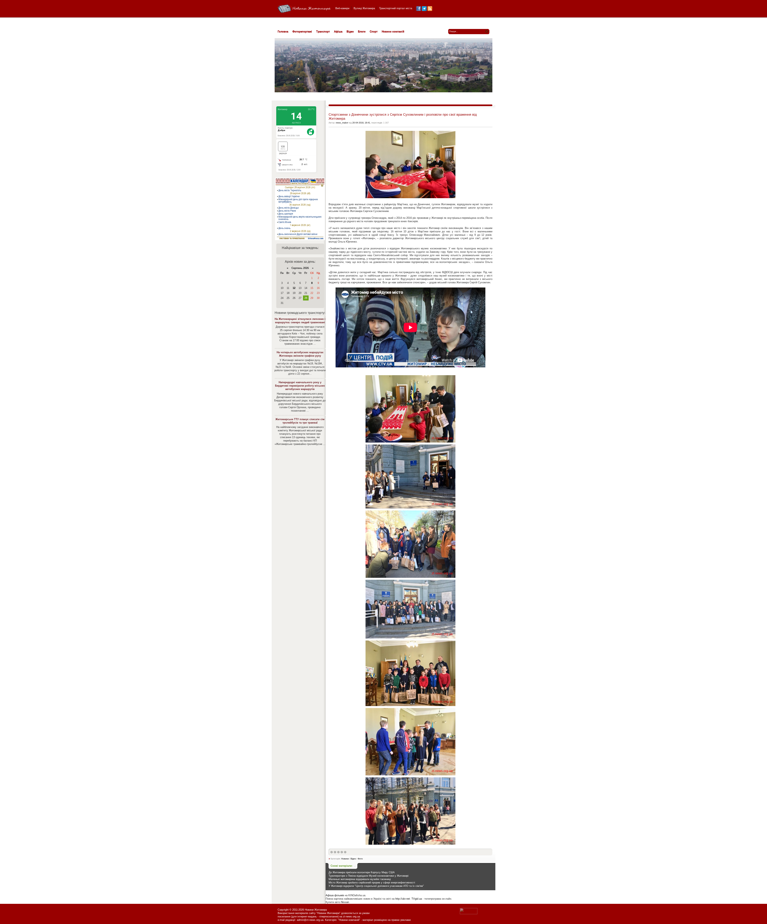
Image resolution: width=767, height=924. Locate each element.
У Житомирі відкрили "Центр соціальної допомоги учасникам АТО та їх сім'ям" (376, 885)
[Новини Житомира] (304, 9)
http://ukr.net (402, 898)
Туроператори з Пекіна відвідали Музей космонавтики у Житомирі (368, 875)
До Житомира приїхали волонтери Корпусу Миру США (362, 872)
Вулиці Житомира (364, 8)
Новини (345, 858)
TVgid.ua (416, 898)
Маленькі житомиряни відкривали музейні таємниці (360, 879)
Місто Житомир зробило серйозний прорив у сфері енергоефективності (372, 882)
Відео (353, 858)
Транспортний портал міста (395, 8)
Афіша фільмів (335, 895)
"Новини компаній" (349, 919)
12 (294, 287)
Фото (360, 858)
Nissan (345, 902)
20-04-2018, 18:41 (361, 122)
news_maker (342, 122)
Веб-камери (342, 8)
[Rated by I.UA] (468, 913)
